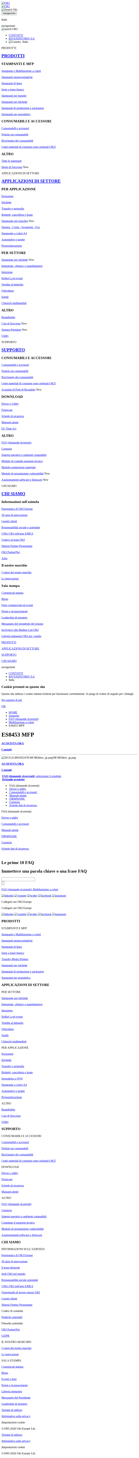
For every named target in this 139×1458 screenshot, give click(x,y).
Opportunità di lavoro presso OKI (20, 1292)
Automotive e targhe (13, 239)
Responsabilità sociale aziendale (19, 1280)
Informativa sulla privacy (16, 1416)
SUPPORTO (13, 349)
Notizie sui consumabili (14, 134)
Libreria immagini (11, 1391)
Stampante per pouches (14, 221)
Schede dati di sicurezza (23, 805)
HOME (13, 712)
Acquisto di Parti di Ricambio (18, 389)
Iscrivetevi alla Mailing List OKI (20, 629)
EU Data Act (8, 428)
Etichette (6, 202)
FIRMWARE (17, 798)
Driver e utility (18, 788)
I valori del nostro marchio (16, 572)
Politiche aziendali (11, 1317)
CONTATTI (16, 35)
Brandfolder (8, 317)
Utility (5, 335)
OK (3, 706)
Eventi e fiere (9, 1379)
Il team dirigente (10, 1267)
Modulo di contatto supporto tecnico (22, 461)
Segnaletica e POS (12, 1078)
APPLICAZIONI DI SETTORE (31, 181)
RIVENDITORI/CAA (22, 38)
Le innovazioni (10, 578)
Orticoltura (7, 290)
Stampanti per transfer (13, 95)
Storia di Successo (11, 167)
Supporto (14, 715)
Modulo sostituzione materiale (18, 467)
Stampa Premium (11, 329)
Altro (4, 558)
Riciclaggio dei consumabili (17, 140)
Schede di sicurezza (12, 416)
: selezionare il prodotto (31, 776)
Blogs (4, 599)
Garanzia (6, 448)
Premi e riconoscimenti (14, 611)
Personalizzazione (11, 245)
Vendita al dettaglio (12, 284)
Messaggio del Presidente (15, 1397)
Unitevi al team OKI (13, 539)
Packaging (7, 196)
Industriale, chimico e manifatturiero (22, 265)
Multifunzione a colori (21, 722)
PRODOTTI (13, 55)
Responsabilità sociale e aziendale (20, 527)
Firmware (6, 410)
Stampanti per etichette (14, 101)
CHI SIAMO (13, 493)
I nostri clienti (9, 521)
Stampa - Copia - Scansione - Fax (20, 227)
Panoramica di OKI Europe (17, 508)
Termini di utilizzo (11, 1410)
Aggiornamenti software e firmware (21, 479)
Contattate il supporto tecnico (18, 1222)
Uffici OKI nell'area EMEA (17, 533)
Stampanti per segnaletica (15, 114)
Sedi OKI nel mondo (13, 1273)
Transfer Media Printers (14, 959)
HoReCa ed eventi (12, 278)
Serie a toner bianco (12, 89)
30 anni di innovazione (14, 515)
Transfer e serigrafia (12, 208)
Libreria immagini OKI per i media (21, 636)
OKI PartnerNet (10, 552)
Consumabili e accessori (15, 128)
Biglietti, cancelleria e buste (17, 214)
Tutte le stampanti (11, 160)
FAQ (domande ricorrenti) (16, 442)
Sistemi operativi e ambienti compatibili (23, 455)
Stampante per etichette (14, 259)
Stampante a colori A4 (14, 233)
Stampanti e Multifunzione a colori (21, 70)
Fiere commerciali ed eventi (17, 605)
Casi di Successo (11, 323)
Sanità (5, 296)
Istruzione (7, 272)
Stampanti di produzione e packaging (22, 108)
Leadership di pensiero (14, 617)
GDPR (5, 1335)
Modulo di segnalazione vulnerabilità (22, 473)
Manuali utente (9, 422)
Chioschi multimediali (13, 303)
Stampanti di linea (11, 83)
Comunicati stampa (12, 592)
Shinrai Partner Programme (16, 546)
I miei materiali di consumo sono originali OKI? (28, 146)
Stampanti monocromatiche (17, 77)
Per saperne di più (11, 700)
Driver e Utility (10, 403)
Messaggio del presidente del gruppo (22, 623)
